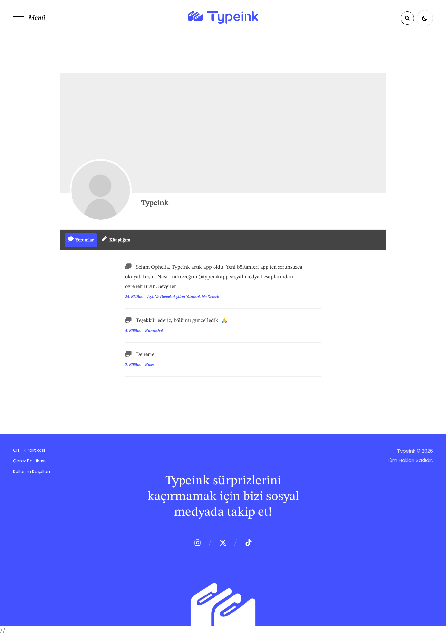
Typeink (154, 203)
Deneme (145, 354)
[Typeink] (101, 190)
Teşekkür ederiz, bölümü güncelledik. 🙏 (182, 320)
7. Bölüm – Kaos (139, 365)
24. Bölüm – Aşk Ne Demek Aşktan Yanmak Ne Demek (172, 297)
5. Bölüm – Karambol (144, 331)
